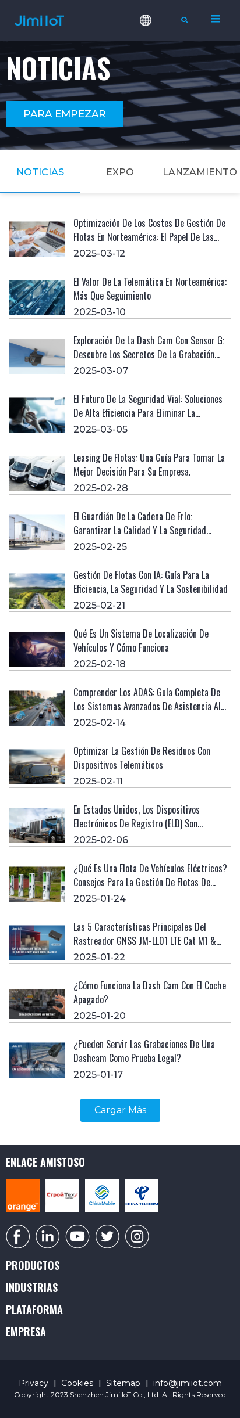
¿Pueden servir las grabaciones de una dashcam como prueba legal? (144, 1051)
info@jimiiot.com (187, 1383)
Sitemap (123, 1383)
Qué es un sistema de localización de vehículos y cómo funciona (141, 640)
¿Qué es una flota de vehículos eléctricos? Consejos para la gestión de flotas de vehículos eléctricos (150, 882)
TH (153, 105)
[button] (64, 114)
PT (153, 87)
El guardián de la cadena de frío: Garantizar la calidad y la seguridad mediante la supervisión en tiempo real (144, 530)
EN (154, 50)
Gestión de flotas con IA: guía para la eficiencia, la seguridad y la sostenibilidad (150, 582)
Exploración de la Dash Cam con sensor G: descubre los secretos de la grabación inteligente (148, 354)
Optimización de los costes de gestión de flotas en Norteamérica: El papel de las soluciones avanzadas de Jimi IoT (149, 237)
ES (153, 68)
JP (153, 143)
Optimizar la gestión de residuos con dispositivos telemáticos (141, 758)
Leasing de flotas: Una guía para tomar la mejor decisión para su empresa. (149, 464)
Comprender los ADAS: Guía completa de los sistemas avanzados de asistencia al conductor (147, 706)
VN (154, 124)
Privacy (33, 1383)
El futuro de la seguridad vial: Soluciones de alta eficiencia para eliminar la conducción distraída (148, 413)
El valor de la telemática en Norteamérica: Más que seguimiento (150, 289)
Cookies (77, 1383)
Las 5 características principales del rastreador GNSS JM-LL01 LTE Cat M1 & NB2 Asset (144, 941)
